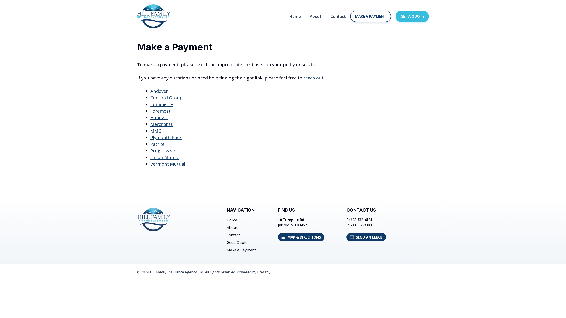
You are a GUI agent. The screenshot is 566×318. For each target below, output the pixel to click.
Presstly (263, 272)
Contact (338, 16)
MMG (156, 131)
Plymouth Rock (166, 137)
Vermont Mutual (167, 164)
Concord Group (166, 98)
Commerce (161, 104)
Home (295, 16)
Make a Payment (370, 16)
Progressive (162, 151)
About (315, 16)
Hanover (159, 118)
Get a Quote (412, 16)
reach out (313, 78)
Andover (159, 91)
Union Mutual (164, 157)
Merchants (161, 124)
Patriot (157, 144)
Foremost (160, 111)
